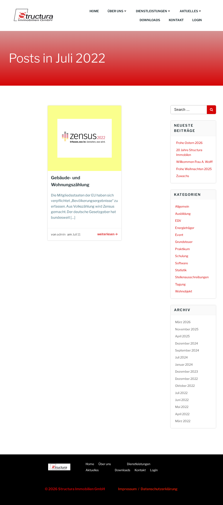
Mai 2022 (181, 407)
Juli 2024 (181, 357)
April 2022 (182, 414)
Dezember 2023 (186, 371)
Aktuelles (189, 11)
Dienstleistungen (151, 11)
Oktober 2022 (185, 385)
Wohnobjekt (183, 291)
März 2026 (183, 322)
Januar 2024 (184, 364)
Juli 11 (77, 234)
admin (61, 234)
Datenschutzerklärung (159, 489)
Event (179, 235)
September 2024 (187, 350)
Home (94, 11)
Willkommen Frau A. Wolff (194, 162)
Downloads (150, 20)
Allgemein (182, 206)
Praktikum (182, 249)
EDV (178, 220)
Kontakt (176, 20)
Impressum (128, 489)
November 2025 (186, 329)
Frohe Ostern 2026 (189, 143)
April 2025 (182, 336)
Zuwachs (182, 176)
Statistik (181, 270)
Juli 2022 (181, 393)
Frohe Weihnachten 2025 (194, 169)
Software (181, 263)
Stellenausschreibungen (192, 277)
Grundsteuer (184, 242)
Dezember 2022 (186, 378)
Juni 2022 (182, 400)
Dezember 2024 (186, 343)
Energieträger (184, 228)
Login (197, 20)
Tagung (180, 284)
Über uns (115, 11)
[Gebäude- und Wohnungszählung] (84, 138)
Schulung (181, 256)
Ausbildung (183, 213)
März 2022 (182, 421)
